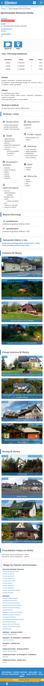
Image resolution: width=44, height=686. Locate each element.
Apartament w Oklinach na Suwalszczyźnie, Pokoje (22, 375)
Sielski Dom (22, 275)
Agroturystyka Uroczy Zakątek (22, 320)
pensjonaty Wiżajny (9, 622)
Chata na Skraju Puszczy (22, 298)
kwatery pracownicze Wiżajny (13, 612)
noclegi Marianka (8, 578)
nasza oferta (31, 674)
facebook (8, 672)
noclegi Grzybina (8, 574)
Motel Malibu (22, 496)
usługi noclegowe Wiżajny (11, 626)
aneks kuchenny (8, 640)
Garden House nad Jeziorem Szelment (22, 343)
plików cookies (24, 680)
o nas (22, 674)
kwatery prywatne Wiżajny (11, 615)
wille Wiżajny (7, 629)
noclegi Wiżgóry (8, 585)
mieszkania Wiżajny (9, 617)
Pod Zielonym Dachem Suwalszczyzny (22, 519)
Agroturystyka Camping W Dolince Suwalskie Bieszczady (22, 441)
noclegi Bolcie (7, 583)
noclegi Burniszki (8, 576)
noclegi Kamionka (9, 581)
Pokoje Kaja (22, 474)
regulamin (33, 672)
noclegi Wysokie (8, 593)
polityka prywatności (10, 674)
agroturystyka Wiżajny (10, 598)
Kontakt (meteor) (20, 672)
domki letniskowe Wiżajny (11, 608)
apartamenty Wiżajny (10, 600)
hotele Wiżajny (8, 610)
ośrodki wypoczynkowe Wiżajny (13, 619)
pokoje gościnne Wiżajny (11, 624)
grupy (5, 645)
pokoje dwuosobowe (9, 634)
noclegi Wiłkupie (8, 588)
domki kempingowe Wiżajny (12, 605)
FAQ (40, 672)
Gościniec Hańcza (22, 420)
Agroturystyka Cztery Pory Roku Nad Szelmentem (22, 541)
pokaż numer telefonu (8, 21)
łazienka (5, 657)
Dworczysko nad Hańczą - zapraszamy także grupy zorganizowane (22, 396)
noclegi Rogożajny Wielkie (11, 590)
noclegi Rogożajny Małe (11, 571)
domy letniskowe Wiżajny (11, 603)
